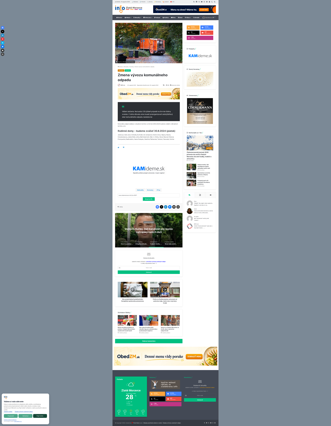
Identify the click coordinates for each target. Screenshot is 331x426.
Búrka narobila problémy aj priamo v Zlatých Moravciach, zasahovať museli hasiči (126, 329)
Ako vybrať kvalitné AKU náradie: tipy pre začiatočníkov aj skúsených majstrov (148, 329)
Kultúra (166, 17)
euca (195, 209)
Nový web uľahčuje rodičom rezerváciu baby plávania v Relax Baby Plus (148, 230)
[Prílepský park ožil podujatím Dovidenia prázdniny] (191, 183)
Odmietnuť (25, 416)
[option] (148, 230)
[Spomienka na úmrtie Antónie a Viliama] (191, 175)
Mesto (128, 17)
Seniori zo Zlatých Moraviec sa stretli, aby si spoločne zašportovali (170, 329)
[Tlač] (178, 207)
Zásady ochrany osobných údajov (172, 423)
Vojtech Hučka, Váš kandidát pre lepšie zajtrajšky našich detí (203, 166)
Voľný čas (148, 17)
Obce (188, 17)
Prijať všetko (40, 416)
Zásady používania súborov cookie (152, 423)
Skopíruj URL (149, 199)
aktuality (141, 190)
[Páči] (118, 147)
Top (159, 190)
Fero (195, 201)
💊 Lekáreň (166, 1)
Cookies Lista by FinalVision (10, 419)
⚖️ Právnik (142, 1)
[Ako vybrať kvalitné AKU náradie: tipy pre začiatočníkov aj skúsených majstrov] (148, 320)
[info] (128, 9)
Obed (180, 17)
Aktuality (137, 17)
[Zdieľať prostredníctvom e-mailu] (174, 207)
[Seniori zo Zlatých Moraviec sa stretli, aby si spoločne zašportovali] (170, 320)
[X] (161, 207)
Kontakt (196, 17)
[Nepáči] (123, 147)
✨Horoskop (157, 1)
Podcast (157, 17)
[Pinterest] (2, 39)
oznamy (150, 190)
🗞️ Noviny (149, 1)
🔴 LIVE (172, 1)
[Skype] (2, 43)
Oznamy (131, 66)
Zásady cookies (8, 411)
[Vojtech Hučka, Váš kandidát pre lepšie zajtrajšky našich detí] (191, 167)
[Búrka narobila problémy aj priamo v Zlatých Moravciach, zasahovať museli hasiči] (127, 320)
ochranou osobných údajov (207, 387)
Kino (174, 17)
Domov (120, 17)
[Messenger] (170, 207)
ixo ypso (196, 216)
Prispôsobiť (11, 416)
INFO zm (123, 85)
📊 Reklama (135, 1)
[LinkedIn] (165, 207)
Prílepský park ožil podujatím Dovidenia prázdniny (203, 182)
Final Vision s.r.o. (137, 423)
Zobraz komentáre (148, 341)
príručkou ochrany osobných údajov (156, 261)
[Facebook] (157, 207)
